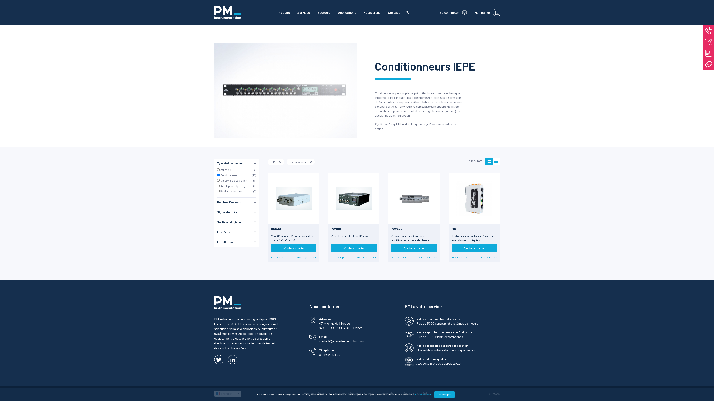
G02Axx (396, 229)
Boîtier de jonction (231, 191)
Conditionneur (229, 175)
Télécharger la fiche (306, 257)
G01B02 (336, 229)
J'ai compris (444, 394)
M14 (454, 229)
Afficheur (225, 170)
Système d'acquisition (233, 180)
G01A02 (276, 229)
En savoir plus (279, 257)
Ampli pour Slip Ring (232, 186)
